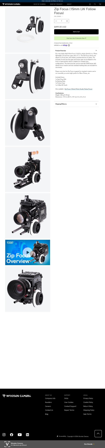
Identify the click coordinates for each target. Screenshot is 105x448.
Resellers (48, 402)
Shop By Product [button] (56, 4)
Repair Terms (69, 410)
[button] (95, 4)
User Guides (68, 402)
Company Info (50, 398)
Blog (46, 414)
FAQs (66, 398)
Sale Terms (87, 414)
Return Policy (88, 406)
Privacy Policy (88, 398)
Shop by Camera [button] (40, 4)
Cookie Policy (88, 402)
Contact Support (70, 406)
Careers (48, 406)
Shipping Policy (88, 410)
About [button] (69, 4)
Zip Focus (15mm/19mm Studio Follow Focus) (78, 89)
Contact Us (49, 410)
